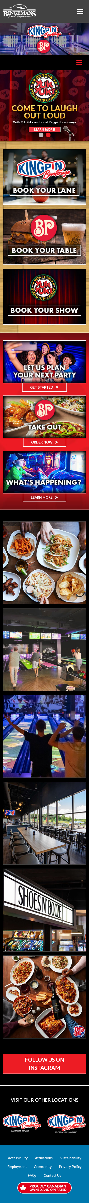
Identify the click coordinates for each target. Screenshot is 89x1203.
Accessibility (18, 1158)
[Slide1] (41, 135)
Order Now (42, 442)
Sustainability (70, 1158)
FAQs (32, 1175)
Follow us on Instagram (44, 1064)
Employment (17, 1166)
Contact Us (52, 1175)
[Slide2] (48, 135)
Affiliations (44, 1158)
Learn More (42, 497)
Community (43, 1166)
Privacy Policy (70, 1166)
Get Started (42, 387)
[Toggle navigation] (80, 11)
